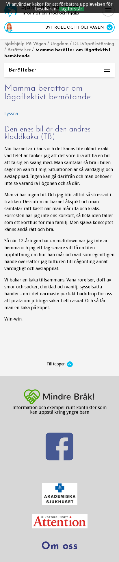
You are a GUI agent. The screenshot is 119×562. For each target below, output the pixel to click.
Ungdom (59, 44)
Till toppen (56, 364)
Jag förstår (71, 9)
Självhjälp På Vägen (25, 44)
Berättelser (19, 50)
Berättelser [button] (62, 72)
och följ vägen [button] (75, 27)
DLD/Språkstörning (93, 44)
